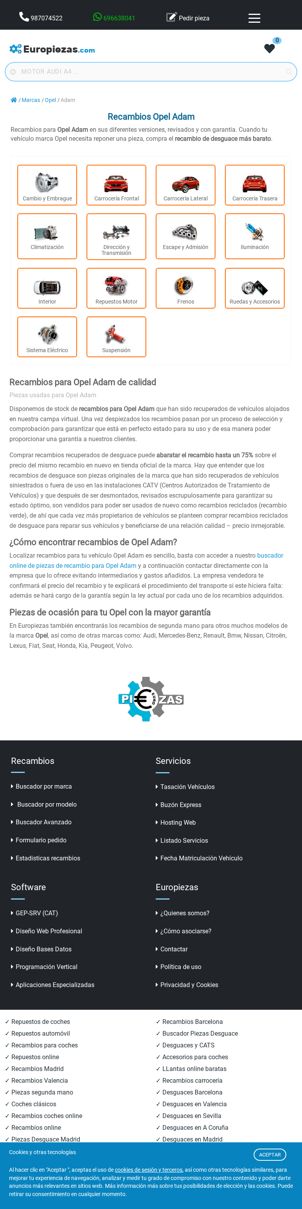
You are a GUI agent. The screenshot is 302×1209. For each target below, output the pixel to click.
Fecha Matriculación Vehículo (201, 858)
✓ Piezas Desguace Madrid (42, 1139)
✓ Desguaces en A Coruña (192, 1127)
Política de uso (180, 967)
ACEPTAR (270, 1155)
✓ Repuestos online (32, 1057)
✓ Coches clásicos (30, 1104)
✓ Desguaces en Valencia (191, 1104)
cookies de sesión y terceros (148, 1170)
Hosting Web (178, 822)
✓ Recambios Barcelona (189, 1021)
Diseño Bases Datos (44, 949)
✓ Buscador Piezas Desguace (197, 1033)
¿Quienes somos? (185, 913)
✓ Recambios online (33, 1127)
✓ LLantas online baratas (191, 1069)
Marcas (31, 100)
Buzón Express (180, 805)
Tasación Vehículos (187, 787)
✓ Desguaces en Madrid (189, 1139)
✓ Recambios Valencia (36, 1080)
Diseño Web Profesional (49, 931)
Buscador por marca (44, 786)
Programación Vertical (46, 967)
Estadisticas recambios (48, 858)
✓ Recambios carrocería (189, 1080)
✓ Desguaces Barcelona (189, 1092)
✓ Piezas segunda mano (39, 1092)
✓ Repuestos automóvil (37, 1033)
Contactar (174, 949)
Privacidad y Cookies (189, 985)
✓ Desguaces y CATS (185, 1045)
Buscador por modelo (46, 804)
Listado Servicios (184, 840)
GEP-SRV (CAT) (37, 913)
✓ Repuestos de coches (37, 1021)
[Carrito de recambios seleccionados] (269, 49)
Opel (50, 100)
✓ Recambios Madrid (34, 1069)
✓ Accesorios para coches (192, 1057)
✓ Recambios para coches (41, 1045)
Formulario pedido (41, 840)
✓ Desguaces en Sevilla (188, 1116)
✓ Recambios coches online (43, 1116)
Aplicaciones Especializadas (55, 985)
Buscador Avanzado (44, 822)
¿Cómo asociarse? (186, 931)
